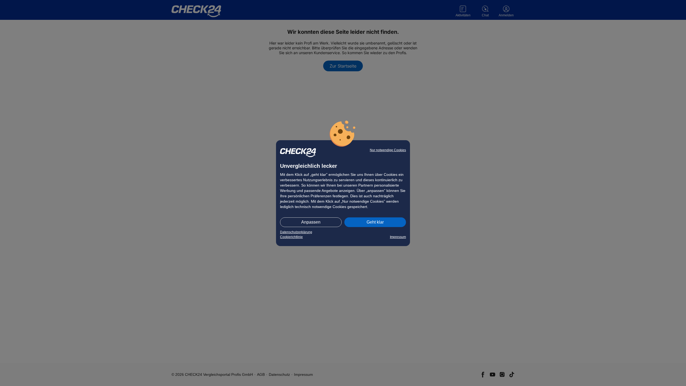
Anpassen (310, 222)
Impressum (398, 237)
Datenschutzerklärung (296, 232)
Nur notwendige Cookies (388, 150)
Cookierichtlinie (291, 237)
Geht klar (375, 222)
